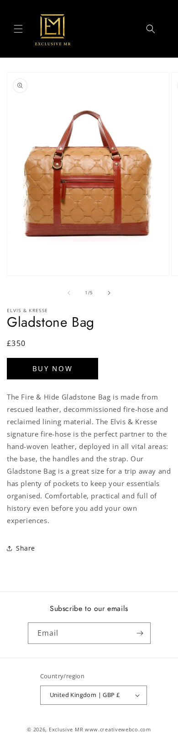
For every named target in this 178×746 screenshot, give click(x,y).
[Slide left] (69, 293)
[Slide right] (109, 293)
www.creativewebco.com (118, 729)
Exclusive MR (66, 729)
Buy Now (52, 368)
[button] (18, 29)
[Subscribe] (140, 633)
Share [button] (25, 548)
